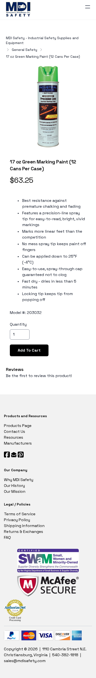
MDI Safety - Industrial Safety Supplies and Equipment (42, 40)
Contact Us (14, 431)
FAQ (7, 537)
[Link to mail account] (14, 454)
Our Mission (14, 491)
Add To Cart (29, 350)
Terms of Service (19, 514)
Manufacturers (18, 443)
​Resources (13, 437)
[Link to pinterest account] (21, 454)
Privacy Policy (17, 519)
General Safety (24, 49)
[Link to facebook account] (7, 454)
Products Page (18, 425)
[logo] (19, 10)
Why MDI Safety (18, 479)
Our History (14, 485)
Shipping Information (24, 525)
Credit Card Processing (15, 619)
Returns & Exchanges (23, 531)
